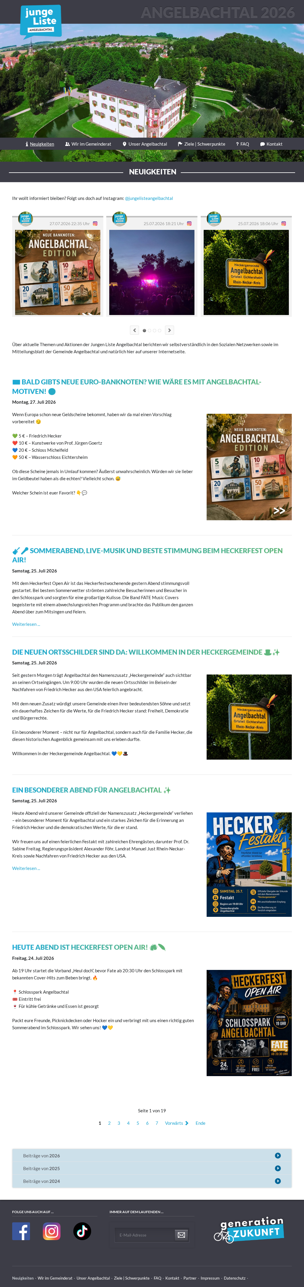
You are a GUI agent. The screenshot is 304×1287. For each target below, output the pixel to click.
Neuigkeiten (42, 144)
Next (169, 330)
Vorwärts (174, 1123)
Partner (190, 1278)
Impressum (210, 1278)
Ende (200, 1123)
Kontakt (275, 144)
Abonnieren (181, 1235)
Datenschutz (235, 1278)
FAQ (244, 144)
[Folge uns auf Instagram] (52, 1238)
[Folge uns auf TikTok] (82, 1238)
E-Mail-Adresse (133, 1235)
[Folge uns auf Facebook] (21, 1238)
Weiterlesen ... (26, 624)
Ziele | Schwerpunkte (204, 144)
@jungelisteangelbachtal (149, 198)
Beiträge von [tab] (41, 1155)
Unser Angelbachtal (148, 144)
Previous (134, 330)
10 (159, 330)
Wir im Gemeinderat (91, 144)
